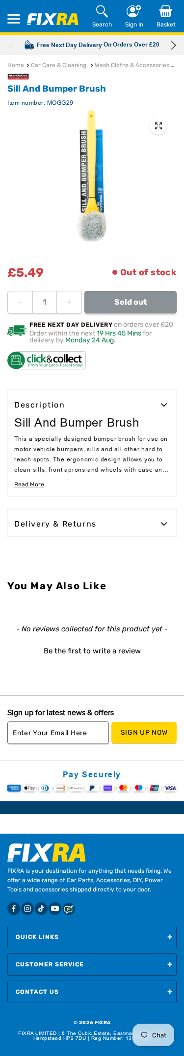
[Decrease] (20, 302)
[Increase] (69, 302)
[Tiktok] (41, 908)
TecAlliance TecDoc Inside (92, 1046)
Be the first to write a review (92, 651)
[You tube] (55, 908)
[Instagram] (27, 908)
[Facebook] (13, 908)
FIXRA (103, 1023)
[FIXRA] (53, 19)
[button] (173, 45)
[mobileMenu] (13, 18)
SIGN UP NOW (144, 732)
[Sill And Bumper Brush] (158, 126)
